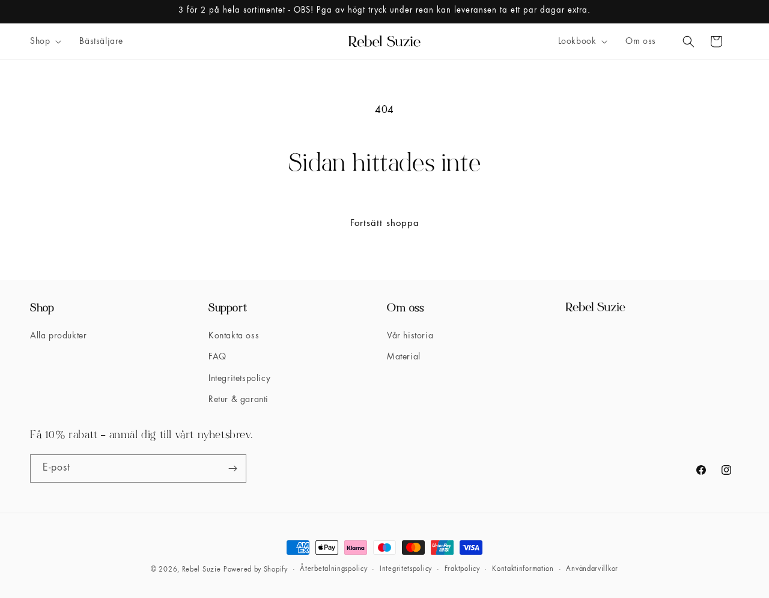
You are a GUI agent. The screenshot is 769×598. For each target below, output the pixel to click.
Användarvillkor (592, 569)
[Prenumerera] (232, 468)
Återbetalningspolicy (333, 569)
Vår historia (410, 336)
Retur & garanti (238, 399)
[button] (44, 41)
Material (404, 357)
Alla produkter (58, 336)
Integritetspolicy (239, 378)
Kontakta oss (233, 336)
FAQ (217, 357)
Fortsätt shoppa (384, 223)
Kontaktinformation (523, 569)
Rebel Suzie (201, 570)
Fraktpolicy (462, 569)
